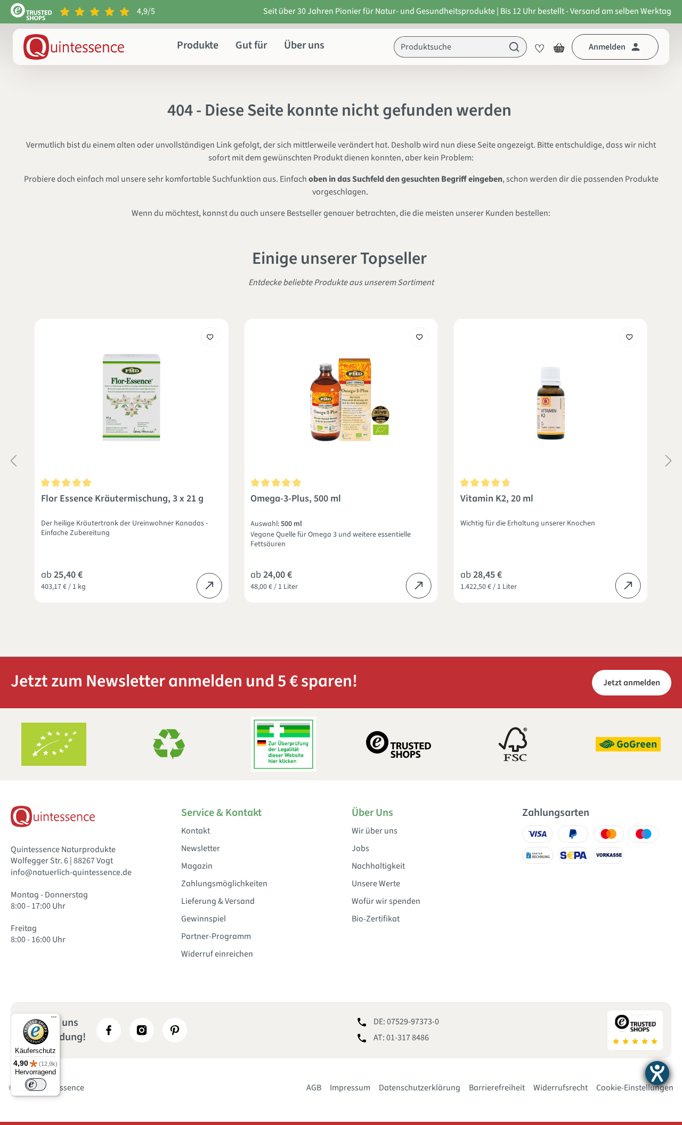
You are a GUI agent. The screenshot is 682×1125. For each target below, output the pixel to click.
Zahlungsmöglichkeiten (224, 883)
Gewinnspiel (203, 919)
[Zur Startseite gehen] (73, 47)
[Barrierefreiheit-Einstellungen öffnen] (657, 1073)
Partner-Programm (216, 936)
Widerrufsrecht (560, 1088)
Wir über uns (374, 831)
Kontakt (195, 831)
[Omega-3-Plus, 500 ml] (340, 397)
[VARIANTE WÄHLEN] (209, 585)
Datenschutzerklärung (419, 1088)
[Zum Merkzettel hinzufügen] (210, 336)
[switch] (35, 1084)
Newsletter (200, 848)
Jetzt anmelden (631, 683)
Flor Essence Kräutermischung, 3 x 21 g (122, 499)
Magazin (197, 866)
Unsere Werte (376, 883)
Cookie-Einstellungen (634, 1088)
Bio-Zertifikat (376, 919)
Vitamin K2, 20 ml (496, 499)
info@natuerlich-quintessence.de (71, 872)
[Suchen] (514, 47)
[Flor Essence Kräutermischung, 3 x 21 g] (131, 397)
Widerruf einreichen (217, 954)
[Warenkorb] (559, 47)
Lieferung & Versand (218, 901)
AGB (313, 1088)
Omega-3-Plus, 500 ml (295, 499)
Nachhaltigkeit (378, 866)
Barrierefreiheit (497, 1088)
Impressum (350, 1088)
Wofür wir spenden (386, 901)
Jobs (360, 848)
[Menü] (53, 1019)
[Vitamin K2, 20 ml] (550, 397)
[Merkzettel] (536, 47)
